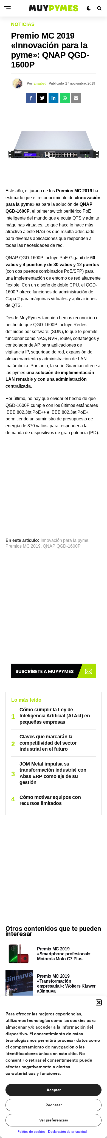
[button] (99, 1002)
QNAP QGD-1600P (62, 546)
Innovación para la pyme (64, 540)
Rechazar (54, 1105)
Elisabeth (40, 83)
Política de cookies (31, 1131)
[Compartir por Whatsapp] (65, 98)
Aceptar (54, 1090)
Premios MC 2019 (23, 546)
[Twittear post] (42, 98)
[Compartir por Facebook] (31, 98)
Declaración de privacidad (67, 1131)
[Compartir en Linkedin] (53, 98)
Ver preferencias (53, 1120)
